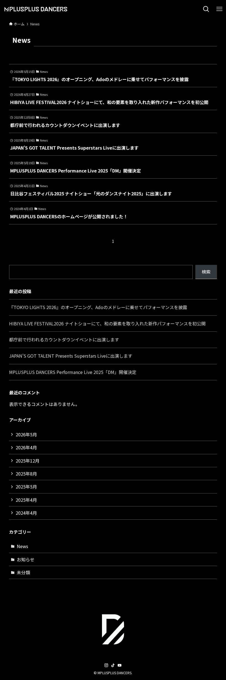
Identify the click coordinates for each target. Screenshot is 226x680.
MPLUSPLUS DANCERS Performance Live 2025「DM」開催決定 (72, 372)
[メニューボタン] (219, 9)
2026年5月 (26, 434)
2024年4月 (26, 512)
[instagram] (106, 665)
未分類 (23, 572)
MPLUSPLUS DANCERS (40, 9)
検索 (206, 271)
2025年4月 (26, 499)
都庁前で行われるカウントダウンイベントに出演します (64, 339)
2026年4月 (26, 447)
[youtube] (119, 665)
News (22, 546)
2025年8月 (26, 473)
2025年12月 (27, 460)
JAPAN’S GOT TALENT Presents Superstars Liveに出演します (70, 355)
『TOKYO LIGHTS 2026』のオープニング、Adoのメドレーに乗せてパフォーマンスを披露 (98, 307)
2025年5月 (26, 486)
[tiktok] (113, 665)
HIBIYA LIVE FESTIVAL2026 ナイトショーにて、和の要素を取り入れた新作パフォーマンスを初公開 (107, 323)
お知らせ (25, 559)
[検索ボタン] (206, 9)
